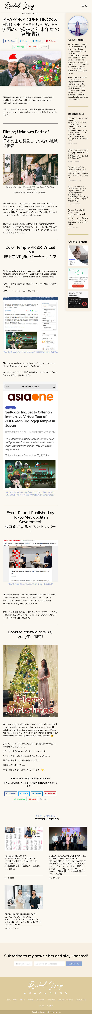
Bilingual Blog (81, 1000)
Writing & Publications (36, 1000)
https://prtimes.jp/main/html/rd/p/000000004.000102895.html (30, 352)
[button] (9, 41)
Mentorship (51, 1000)
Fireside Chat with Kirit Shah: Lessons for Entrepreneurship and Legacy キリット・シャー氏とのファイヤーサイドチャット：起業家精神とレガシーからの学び (78, 217)
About (15, 1000)
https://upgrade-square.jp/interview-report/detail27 (30, 584)
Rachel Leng (41, 1012)
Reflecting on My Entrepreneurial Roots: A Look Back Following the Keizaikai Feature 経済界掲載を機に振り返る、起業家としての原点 (23, 862)
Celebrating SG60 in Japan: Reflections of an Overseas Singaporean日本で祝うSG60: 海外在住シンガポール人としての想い (78, 172)
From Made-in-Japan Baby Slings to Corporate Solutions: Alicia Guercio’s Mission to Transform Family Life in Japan (23, 919)
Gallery (42, 1006)
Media (22, 1000)
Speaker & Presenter (65, 1000)
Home (8, 1000)
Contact (50, 1006)
